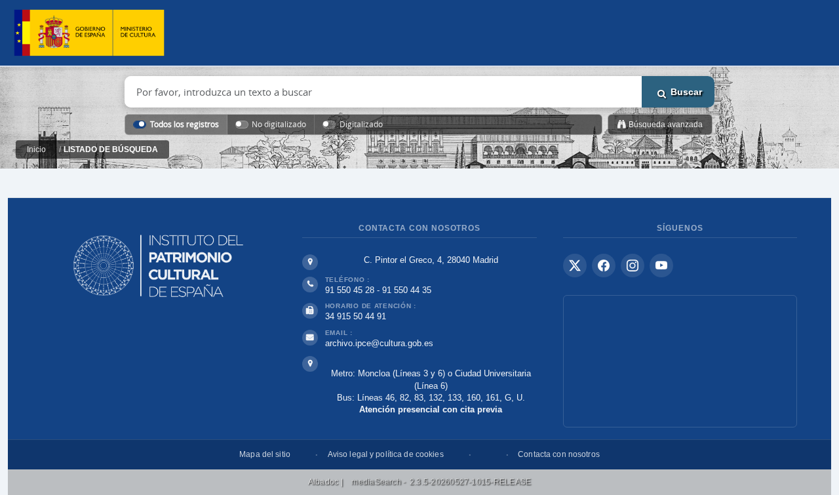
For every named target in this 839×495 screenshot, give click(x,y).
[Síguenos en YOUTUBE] (661, 265)
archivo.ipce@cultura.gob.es (379, 343)
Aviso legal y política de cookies (386, 454)
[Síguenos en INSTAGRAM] (632, 265)
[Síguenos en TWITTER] (575, 265)
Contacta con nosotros (559, 454)
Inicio (36, 149)
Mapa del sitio (264, 454)
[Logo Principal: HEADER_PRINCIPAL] (89, 33)
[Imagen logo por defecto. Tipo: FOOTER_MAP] (680, 361)
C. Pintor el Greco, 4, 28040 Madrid (431, 260)
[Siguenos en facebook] (603, 265)
